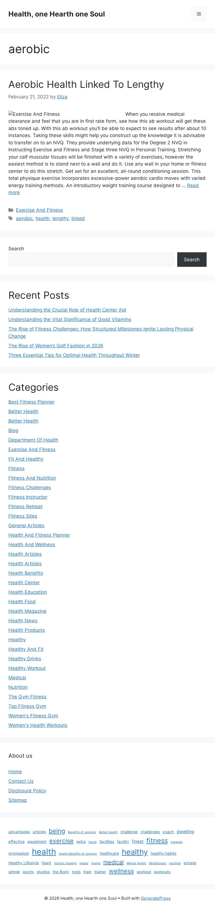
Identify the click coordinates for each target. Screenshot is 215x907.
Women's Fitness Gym (33, 715)
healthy (135, 852)
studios (43, 872)
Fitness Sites (22, 516)
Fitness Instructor (27, 497)
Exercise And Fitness (39, 210)
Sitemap (17, 800)
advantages (19, 832)
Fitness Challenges (29, 487)
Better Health (23, 411)
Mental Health (136, 863)
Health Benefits (25, 573)
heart (46, 863)
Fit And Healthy (25, 459)
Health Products (26, 630)
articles (39, 832)
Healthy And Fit (25, 649)
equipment (36, 841)
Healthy (17, 639)
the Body (61, 872)
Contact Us (21, 781)
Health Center (24, 582)
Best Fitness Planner (31, 402)
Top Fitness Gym (27, 706)
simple (14, 872)
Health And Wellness (31, 544)
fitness (157, 841)
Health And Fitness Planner (39, 535)
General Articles (26, 525)
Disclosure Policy (27, 790)
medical (113, 862)
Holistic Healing (65, 863)
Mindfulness (157, 863)
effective (16, 841)
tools (76, 872)
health (43, 218)
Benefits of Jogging (82, 832)
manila (96, 863)
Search (16, 248)
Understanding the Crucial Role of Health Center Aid (67, 310)
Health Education (27, 592)
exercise (61, 840)
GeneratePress (156, 898)
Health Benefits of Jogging (78, 854)
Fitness (16, 468)
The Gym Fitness (27, 696)
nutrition (175, 863)
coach (168, 832)
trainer (100, 872)
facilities (106, 841)
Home (15, 771)
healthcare (109, 853)
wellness (121, 871)
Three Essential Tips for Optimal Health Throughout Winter (74, 355)
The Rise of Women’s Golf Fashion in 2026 (55, 345)
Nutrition (18, 687)
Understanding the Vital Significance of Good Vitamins (69, 319)
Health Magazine (27, 611)
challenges (150, 832)
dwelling (185, 831)
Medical (17, 677)
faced (92, 842)
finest (138, 841)
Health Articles (25, 554)
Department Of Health (33, 440)
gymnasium (18, 853)
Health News (23, 620)
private (190, 863)
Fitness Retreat (25, 506)
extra (81, 841)
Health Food (22, 601)
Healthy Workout (27, 668)
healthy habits (163, 853)
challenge (129, 832)
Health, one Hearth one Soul (56, 14)
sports (28, 872)
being (57, 831)
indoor (84, 863)
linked (78, 218)
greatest (176, 842)
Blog (13, 430)
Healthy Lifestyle (23, 863)
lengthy (60, 218)
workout (144, 872)
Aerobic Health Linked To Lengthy (86, 84)
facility (123, 841)
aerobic (24, 218)
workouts (162, 872)
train (87, 872)
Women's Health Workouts (37, 725)
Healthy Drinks (24, 658)
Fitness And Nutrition (32, 478)
